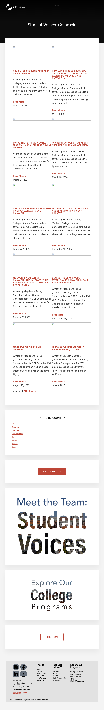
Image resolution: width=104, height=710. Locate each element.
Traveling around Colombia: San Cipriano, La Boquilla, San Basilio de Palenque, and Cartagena (70, 75)
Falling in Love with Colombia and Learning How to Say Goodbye (70, 211)
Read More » (19, 101)
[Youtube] (23, 674)
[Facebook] (23, 667)
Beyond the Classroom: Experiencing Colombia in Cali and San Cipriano (70, 280)
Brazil (14, 424)
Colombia (15, 427)
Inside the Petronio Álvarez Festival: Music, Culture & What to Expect (32, 145)
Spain (14, 447)
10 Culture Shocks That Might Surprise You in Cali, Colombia (70, 144)
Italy (13, 437)
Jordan (15, 444)
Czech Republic (18, 430)
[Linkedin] (16, 674)
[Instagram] (16, 667)
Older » (32, 391)
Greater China (17, 434)
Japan (14, 440)
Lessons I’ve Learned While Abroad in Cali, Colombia (68, 348)
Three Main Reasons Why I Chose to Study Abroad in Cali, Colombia (32, 211)
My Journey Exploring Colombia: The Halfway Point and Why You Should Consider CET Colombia (31, 281)
